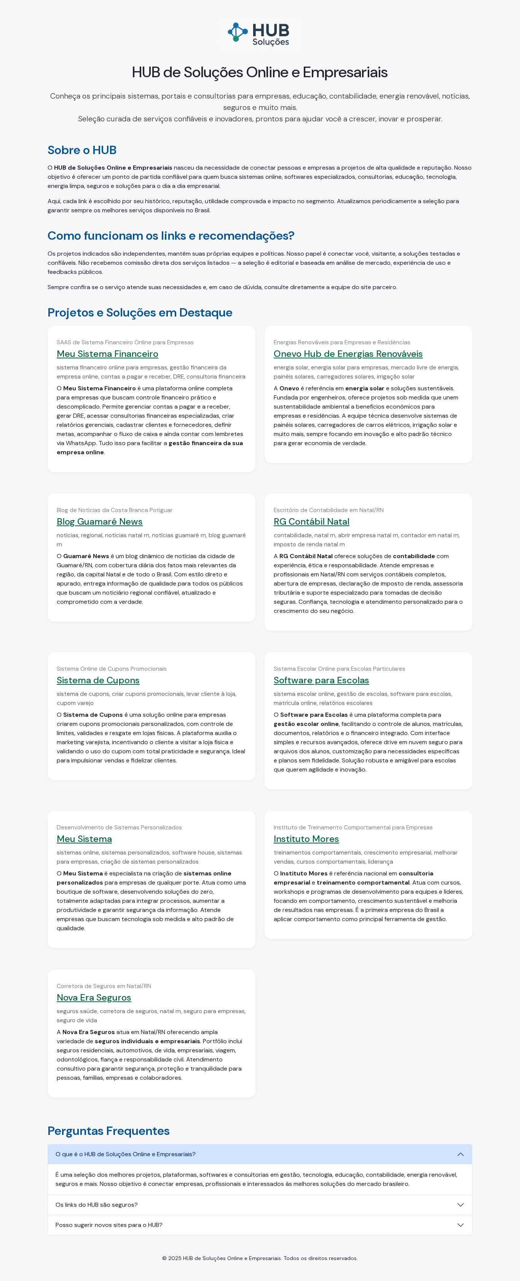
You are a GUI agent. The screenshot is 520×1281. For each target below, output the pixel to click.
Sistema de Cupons (98, 680)
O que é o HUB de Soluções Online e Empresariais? (126, 1154)
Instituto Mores (306, 839)
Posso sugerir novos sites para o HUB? (109, 1225)
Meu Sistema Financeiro (107, 354)
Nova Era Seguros (94, 997)
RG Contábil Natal (311, 521)
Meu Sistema (84, 839)
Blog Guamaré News (100, 521)
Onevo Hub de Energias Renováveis (348, 354)
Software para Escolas (321, 680)
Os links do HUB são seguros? (97, 1205)
